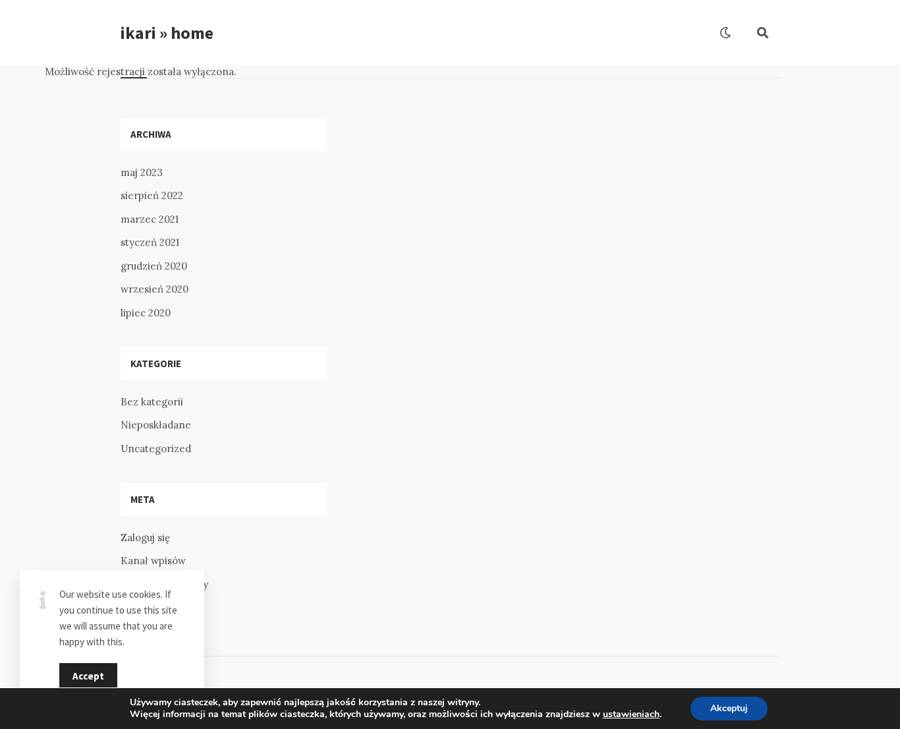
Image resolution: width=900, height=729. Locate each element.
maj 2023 (142, 172)
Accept (88, 676)
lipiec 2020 (146, 312)
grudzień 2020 (154, 266)
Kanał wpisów (153, 560)
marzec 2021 (150, 219)
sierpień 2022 (152, 195)
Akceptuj (729, 708)
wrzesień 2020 (154, 289)
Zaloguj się (145, 537)
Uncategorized (156, 448)
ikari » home (167, 33)
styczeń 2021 (150, 242)
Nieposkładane (156, 425)
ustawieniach (631, 714)
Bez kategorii (152, 401)
